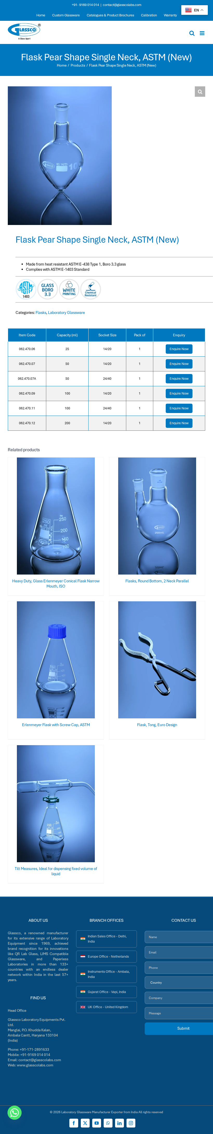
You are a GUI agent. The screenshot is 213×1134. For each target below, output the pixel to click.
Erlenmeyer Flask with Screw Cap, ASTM (56, 724)
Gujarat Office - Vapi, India (107, 992)
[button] (200, 91)
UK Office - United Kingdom (108, 1007)
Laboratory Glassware (66, 312)
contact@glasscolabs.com (122, 5)
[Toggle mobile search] (192, 33)
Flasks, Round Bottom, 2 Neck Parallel (157, 581)
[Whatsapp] (15, 1113)
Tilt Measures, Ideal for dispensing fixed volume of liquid (56, 871)
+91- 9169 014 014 (85, 5)
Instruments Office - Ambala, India (109, 974)
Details (73, 517)
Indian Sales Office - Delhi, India (107, 939)
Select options (45, 517)
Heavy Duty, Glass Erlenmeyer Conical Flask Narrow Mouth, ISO (55, 583)
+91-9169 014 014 (35, 1054)
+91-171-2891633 (34, 1049)
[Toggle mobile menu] (202, 33)
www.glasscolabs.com (35, 1065)
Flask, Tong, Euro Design (157, 724)
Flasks (41, 312)
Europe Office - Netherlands (108, 956)
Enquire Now (179, 349)
